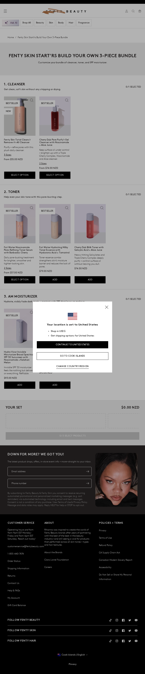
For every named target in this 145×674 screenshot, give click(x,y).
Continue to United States (72, 345)
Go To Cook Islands (72, 356)
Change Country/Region (72, 366)
